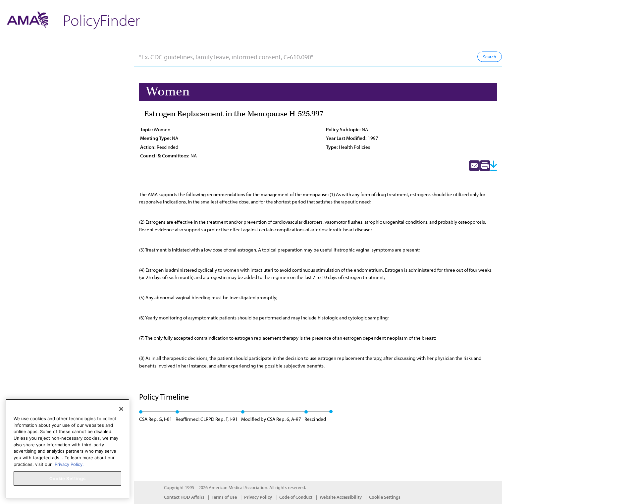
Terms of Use (224, 497)
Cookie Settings (384, 497)
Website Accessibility (341, 497)
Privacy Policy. (69, 464)
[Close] (121, 409)
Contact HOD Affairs (184, 497)
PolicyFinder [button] (101, 20)
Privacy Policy (258, 497)
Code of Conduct (295, 497)
